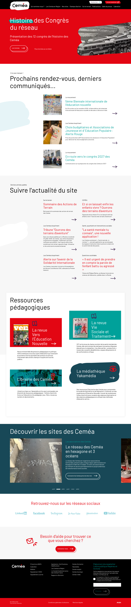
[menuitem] (37, 7)
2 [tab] (58, 489)
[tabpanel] (65, 460)
